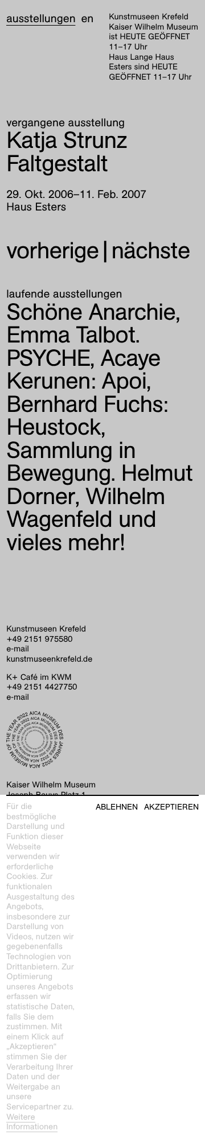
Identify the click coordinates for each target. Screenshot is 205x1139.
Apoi (83, 370)
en (87, 19)
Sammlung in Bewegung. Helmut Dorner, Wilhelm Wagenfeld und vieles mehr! (99, 496)
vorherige (52, 250)
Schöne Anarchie (90, 312)
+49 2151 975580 (39, 639)
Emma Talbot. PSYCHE (73, 346)
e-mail (17, 649)
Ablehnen (117, 807)
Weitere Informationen (32, 1122)
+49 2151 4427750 (41, 687)
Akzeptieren (171, 807)
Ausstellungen (40, 19)
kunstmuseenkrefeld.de (49, 659)
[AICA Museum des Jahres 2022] (102, 739)
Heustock (86, 416)
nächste (150, 250)
